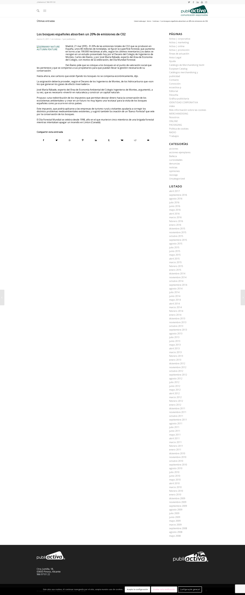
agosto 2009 (175, 509)
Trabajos (174, 136)
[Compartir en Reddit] (135, 140)
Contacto (174, 79)
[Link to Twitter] (189, 2)
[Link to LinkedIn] (198, 2)
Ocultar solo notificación (164, 589)
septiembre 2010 (178, 464)
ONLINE (173, 121)
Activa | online (176, 46)
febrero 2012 (176, 400)
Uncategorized (177, 178)
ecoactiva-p (175, 87)
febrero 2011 (176, 445)
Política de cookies (179, 128)
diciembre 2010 (177, 453)
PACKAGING (175, 124)
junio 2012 (174, 386)
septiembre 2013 (178, 329)
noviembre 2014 (177, 277)
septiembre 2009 (178, 505)
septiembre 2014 (178, 284)
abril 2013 (174, 348)
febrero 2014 (176, 311)
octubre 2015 (176, 236)
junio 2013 (174, 341)
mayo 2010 (175, 479)
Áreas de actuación (179, 53)
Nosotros (174, 117)
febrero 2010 (176, 490)
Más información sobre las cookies (187, 110)
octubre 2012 (176, 371)
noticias (57, 39)
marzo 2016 (175, 217)
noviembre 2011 (177, 412)
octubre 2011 (176, 416)
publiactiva (71, 39)
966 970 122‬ (51, 2)
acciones (173, 148)
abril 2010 (174, 483)
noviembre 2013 (177, 322)
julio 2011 (174, 427)
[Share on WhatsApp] (69, 140)
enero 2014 (175, 314)
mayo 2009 (175, 520)
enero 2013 (175, 359)
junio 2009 (174, 517)
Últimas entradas (46, 21)
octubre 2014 (176, 281)
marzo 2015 (175, 262)
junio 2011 (174, 430)
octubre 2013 (176, 326)
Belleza (173, 156)
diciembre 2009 (177, 498)
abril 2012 (174, 393)
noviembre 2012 (177, 367)
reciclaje (173, 174)
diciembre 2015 (177, 228)
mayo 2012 (175, 389)
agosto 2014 (175, 288)
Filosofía (173, 94)
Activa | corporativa (179, 38)
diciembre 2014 (177, 273)
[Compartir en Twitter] (56, 140)
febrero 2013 (176, 356)
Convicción (174, 83)
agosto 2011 (175, 423)
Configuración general (190, 589)
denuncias (174, 163)
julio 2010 (174, 472)
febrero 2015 (176, 266)
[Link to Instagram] (206, 2)
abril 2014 (174, 303)
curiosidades (175, 159)
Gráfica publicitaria (179, 98)
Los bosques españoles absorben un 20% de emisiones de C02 (81, 34)
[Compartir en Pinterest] (82, 140)
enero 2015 (175, 269)
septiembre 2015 (178, 239)
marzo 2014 (175, 307)
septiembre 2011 (178, 419)
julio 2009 (174, 513)
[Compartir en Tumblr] (109, 140)
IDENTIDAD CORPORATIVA (183, 102)
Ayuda (172, 61)
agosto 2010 (175, 468)
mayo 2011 (175, 434)
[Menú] (44, 10)
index (172, 106)
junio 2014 (174, 296)
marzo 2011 (175, 442)
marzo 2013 (175, 352)
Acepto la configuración (137, 589)
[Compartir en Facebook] (43, 140)
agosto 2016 (175, 198)
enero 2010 (175, 494)
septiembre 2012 (178, 374)
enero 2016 (175, 224)
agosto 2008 (175, 532)
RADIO (172, 132)
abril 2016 (174, 213)
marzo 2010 (175, 487)
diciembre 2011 (177, 408)
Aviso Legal (175, 57)
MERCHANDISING (178, 113)
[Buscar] (38, 10)
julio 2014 (174, 292)
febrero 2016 (176, 221)
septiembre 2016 (178, 194)
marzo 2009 (175, 524)
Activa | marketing (179, 42)
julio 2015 (174, 247)
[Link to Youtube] (202, 2)
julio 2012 (174, 382)
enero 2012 (175, 404)
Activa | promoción (179, 49)
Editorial (173, 91)
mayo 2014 (175, 299)
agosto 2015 (175, 243)
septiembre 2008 (178, 528)
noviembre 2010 (177, 457)
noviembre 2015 (177, 232)
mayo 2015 (175, 254)
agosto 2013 (175, 333)
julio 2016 (174, 202)
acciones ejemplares (180, 152)
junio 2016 (174, 206)
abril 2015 (174, 258)
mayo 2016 (175, 209)
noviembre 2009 (177, 502)
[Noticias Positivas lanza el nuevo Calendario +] (2, 297)
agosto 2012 (175, 378)
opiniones (174, 171)
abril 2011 (174, 438)
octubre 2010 (176, 460)
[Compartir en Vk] (122, 140)
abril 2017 (174, 191)
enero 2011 (175, 449)
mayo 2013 (175, 344)
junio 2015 (174, 251)
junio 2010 (174, 475)
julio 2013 (174, 337)
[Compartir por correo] (148, 140)
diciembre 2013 (177, 318)
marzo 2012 (175, 397)
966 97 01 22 (43, 574)
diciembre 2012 (177, 363)
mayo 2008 (175, 535)
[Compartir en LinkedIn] (95, 140)
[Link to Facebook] (193, 2)
